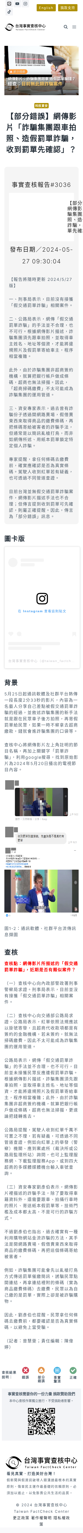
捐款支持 (67, 8)
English (46, 8)
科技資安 (41, 105)
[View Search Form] (66, 27)
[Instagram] (25, 3)
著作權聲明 (41, 1517)
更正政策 (21, 1517)
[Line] (9, 3)
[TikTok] (9, 11)
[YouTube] (17, 3)
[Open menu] (74, 27)
